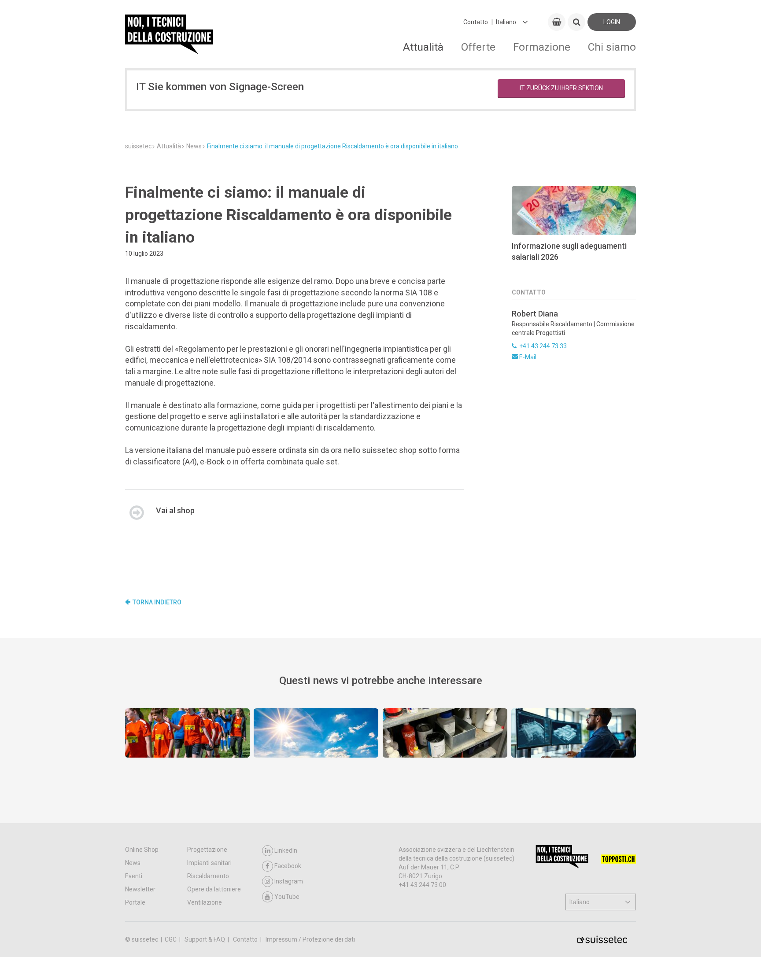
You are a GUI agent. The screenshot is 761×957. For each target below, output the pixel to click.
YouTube (286, 896)
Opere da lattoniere (214, 889)
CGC (171, 939)
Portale (135, 902)
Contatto (475, 22)
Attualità (423, 46)
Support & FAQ (205, 939)
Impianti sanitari (209, 862)
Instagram (288, 881)
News (132, 862)
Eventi (133, 876)
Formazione (541, 46)
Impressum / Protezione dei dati (310, 939)
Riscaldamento (208, 876)
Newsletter (140, 889)
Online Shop (142, 849)
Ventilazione (204, 902)
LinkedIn (285, 850)
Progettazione (207, 849)
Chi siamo (612, 46)
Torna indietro (157, 602)
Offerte (478, 46)
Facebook (287, 865)
